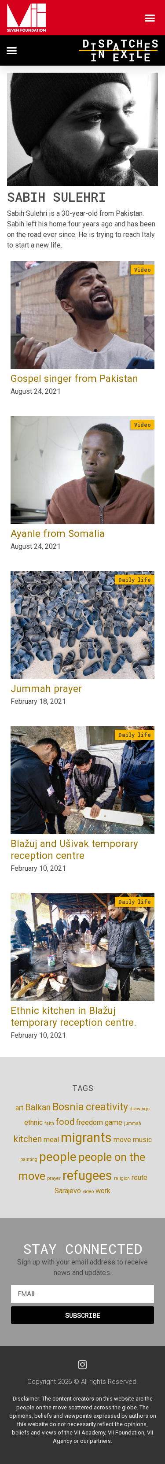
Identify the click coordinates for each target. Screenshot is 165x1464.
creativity (107, 1107)
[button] (150, 17)
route (139, 1177)
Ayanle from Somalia (58, 533)
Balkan (38, 1107)
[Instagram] (82, 1364)
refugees (87, 1175)
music (142, 1139)
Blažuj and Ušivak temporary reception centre (74, 849)
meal (51, 1139)
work (102, 1191)
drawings (140, 1109)
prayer (54, 1178)
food (65, 1121)
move (122, 1139)
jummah (132, 1123)
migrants (86, 1137)
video (88, 1191)
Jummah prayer (46, 688)
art (19, 1108)
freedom (89, 1122)
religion (122, 1178)
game (113, 1122)
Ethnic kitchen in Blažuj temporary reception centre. (73, 1016)
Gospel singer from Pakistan (74, 378)
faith (49, 1123)
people (58, 1157)
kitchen (28, 1139)
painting (28, 1159)
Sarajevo (68, 1191)
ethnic (33, 1122)
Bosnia (68, 1107)
